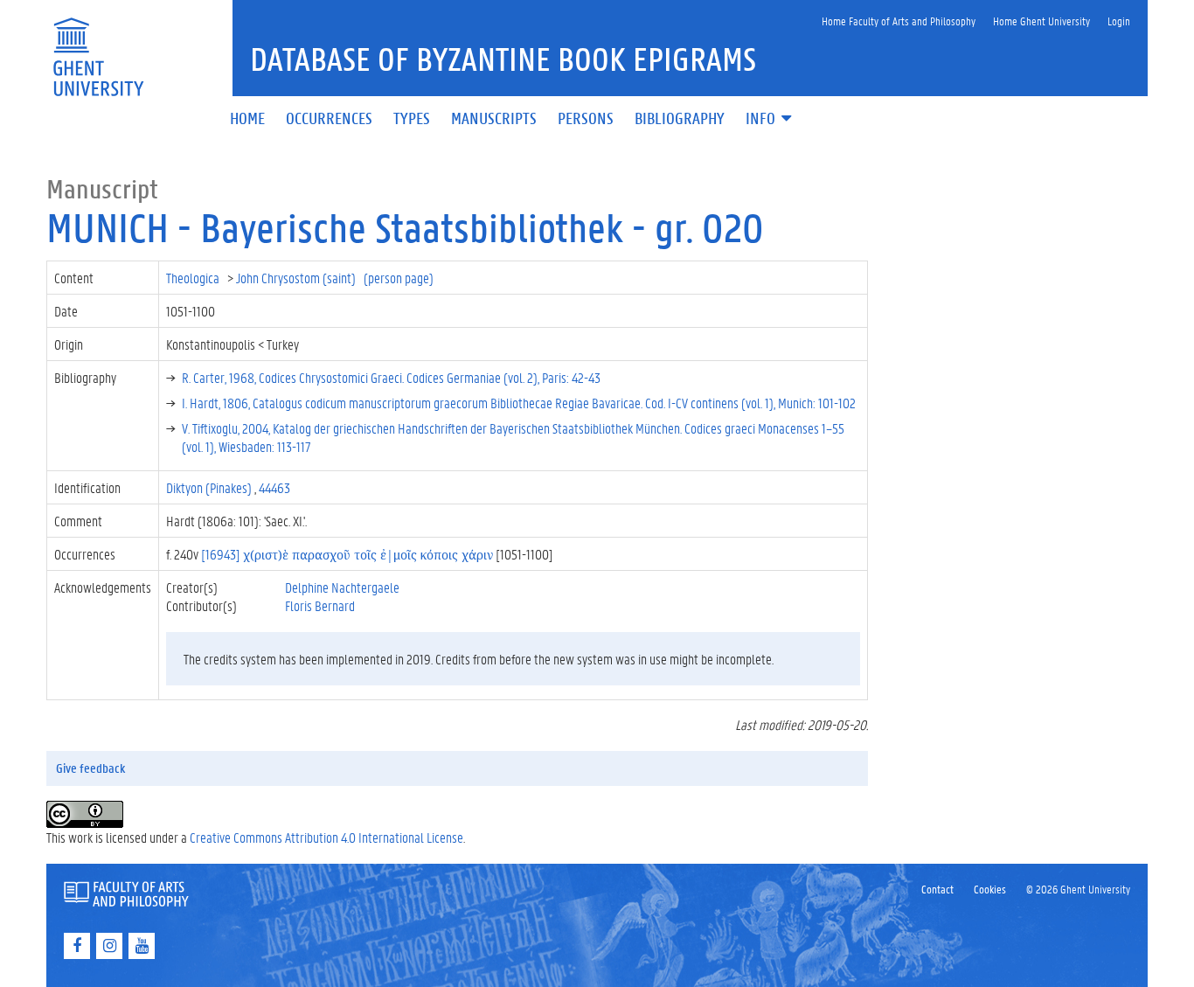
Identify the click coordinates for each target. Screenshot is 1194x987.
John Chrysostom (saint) (297, 277)
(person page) (399, 277)
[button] (770, 119)
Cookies (990, 888)
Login (1118, 20)
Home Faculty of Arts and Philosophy (898, 20)
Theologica (194, 277)
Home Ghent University (1041, 20)
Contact (937, 888)
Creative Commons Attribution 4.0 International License (326, 837)
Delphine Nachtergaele (342, 587)
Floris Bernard (320, 605)
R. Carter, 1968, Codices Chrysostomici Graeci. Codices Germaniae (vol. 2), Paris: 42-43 (391, 377)
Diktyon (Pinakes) (210, 487)
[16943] (347, 554)
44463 (274, 487)
